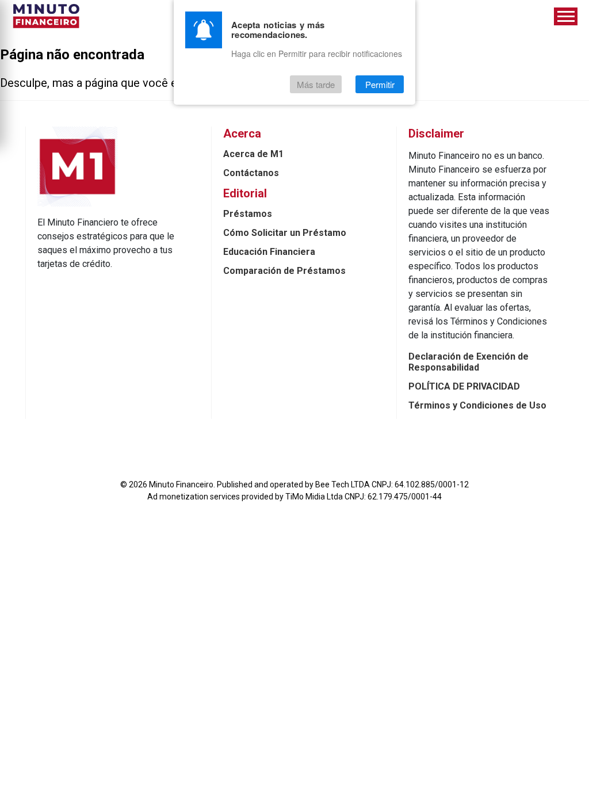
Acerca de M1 (253, 153)
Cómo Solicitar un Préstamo (284, 232)
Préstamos (247, 213)
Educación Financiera (269, 251)
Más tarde (316, 84)
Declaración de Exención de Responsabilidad (468, 362)
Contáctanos (251, 172)
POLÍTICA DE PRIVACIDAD (464, 386)
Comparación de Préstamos (284, 270)
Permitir (380, 84)
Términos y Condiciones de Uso (477, 405)
